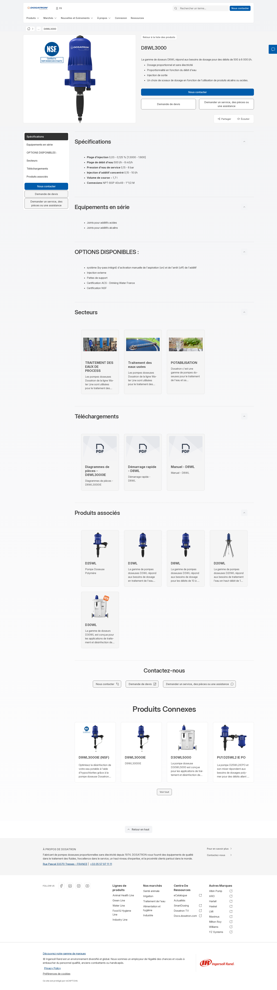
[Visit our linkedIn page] (70, 886)
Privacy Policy (52, 968)
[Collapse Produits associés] (244, 513)
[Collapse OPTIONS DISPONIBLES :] (244, 252)
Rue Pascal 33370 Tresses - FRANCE (65, 864)
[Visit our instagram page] (79, 886)
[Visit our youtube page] (87, 886)
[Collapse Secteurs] (244, 312)
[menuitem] (33, 18)
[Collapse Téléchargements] (244, 416)
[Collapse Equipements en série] (244, 207)
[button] (164, 141)
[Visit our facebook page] (61, 886)
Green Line (119, 900)
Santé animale (151, 891)
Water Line (119, 905)
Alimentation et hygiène (151, 908)
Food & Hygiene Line (122, 912)
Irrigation (148, 896)
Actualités (179, 900)
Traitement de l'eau (154, 901)
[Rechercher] (176, 8)
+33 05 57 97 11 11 (101, 864)
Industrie (148, 915)
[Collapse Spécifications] (244, 141)
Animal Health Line (123, 895)
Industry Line (120, 919)
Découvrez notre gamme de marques (64, 953)
